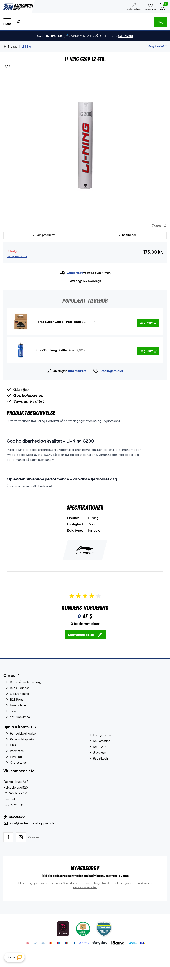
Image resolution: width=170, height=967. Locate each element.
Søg (160, 22)
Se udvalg (125, 36)
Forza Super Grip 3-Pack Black (59, 321)
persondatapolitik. (85, 887)
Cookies (33, 837)
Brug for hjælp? (157, 46)
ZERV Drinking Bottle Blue (55, 350)
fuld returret (77, 371)
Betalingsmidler (111, 371)
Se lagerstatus (17, 256)
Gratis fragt (75, 272)
